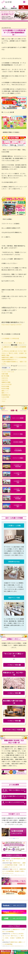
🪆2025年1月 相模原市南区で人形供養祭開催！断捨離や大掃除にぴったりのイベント (14, 871)
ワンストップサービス (8, 372)
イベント (4, 399)
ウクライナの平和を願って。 (11, 343)
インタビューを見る (13, 665)
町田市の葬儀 (5, 386)
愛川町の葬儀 (5, 376)
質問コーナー (5, 391)
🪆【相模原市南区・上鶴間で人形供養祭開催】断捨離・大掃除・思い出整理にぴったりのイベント (13, 865)
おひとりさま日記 (7, 384)
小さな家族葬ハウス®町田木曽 (10, 338)
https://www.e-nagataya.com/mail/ (12, 324)
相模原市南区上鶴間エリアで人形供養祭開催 (14, 357)
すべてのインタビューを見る (13, 730)
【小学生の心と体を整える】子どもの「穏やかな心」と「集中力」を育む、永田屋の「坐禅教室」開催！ (14, 353)
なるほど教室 (5, 397)
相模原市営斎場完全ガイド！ (10, 359)
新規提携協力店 (6, 395)
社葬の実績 (5, 374)
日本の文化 (5, 378)
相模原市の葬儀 (6, 382)
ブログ (3, 401)
